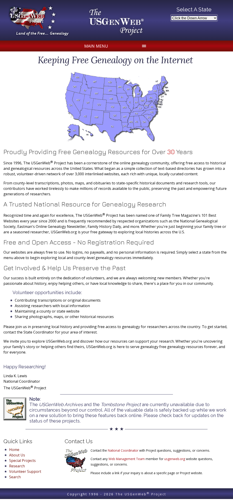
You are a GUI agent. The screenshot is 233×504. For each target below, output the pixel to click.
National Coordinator (123, 450)
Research (17, 465)
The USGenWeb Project (140, 494)
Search (15, 476)
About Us (17, 455)
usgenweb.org (174, 459)
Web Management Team (127, 459)
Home (14, 449)
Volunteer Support (25, 471)
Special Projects (22, 460)
